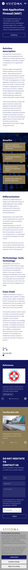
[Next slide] (25, 398)
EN (25, 3)
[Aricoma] (14, 3)
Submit (14, 516)
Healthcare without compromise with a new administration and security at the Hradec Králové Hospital (13, 389)
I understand (14, 557)
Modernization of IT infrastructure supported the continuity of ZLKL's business (12, 436)
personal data (6, 505)
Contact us (14, 35)
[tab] (9, 398)
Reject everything (14, 566)
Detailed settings (14, 562)
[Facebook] (7, 350)
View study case (8, 394)
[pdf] (3, 355)
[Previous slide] (2, 398)
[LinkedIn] (3, 350)
